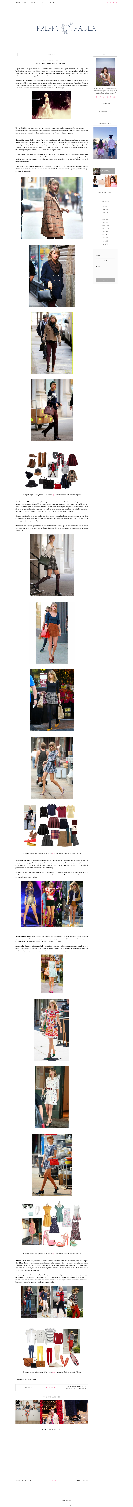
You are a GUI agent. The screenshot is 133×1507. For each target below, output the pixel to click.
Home (18, 2)
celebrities (73, 1386)
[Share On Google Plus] (52, 1388)
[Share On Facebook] (49, 1388)
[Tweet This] (47, 1388)
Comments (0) (28, 1387)
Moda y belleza (37, 2)
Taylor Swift (82, 1388)
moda (75, 1388)
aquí (53, 495)
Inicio (54, 1480)
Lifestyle (50, 2)
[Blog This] (57, 1388)
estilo (79, 1386)
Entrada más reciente (23, 1480)
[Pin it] (54, 1388)
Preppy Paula (72, 1505)
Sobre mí (25, 2)
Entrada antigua (82, 1480)
